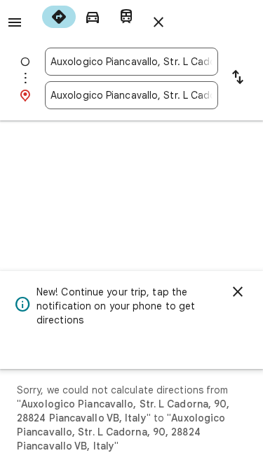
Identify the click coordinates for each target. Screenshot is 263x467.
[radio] (59, 17)
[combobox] (131, 62)
